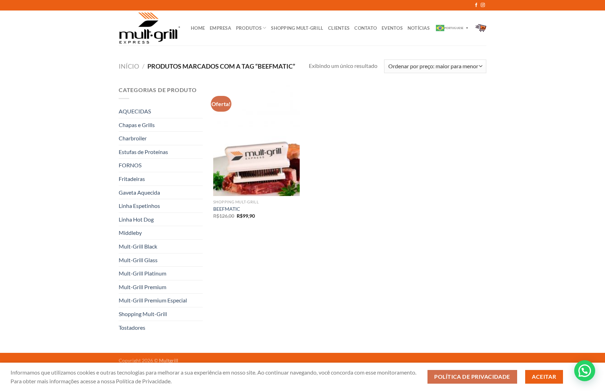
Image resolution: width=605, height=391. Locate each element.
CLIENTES (338, 28)
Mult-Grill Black (138, 246)
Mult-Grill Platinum (142, 273)
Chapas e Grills (137, 124)
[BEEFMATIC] (256, 140)
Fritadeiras (132, 178)
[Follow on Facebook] (476, 5)
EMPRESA (220, 28)
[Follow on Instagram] (483, 5)
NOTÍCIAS (419, 28)
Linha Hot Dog (136, 219)
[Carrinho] (480, 28)
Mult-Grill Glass (138, 260)
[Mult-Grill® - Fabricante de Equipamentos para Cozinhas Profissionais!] (149, 28)
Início (129, 66)
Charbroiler (133, 138)
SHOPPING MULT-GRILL (297, 28)
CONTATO (365, 28)
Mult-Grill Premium (142, 287)
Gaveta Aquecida (139, 192)
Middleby (130, 232)
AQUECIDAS (135, 111)
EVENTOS (392, 28)
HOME (198, 28)
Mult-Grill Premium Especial (153, 300)
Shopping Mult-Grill (143, 313)
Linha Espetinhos (139, 205)
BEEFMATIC (226, 209)
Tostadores (132, 327)
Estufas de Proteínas (143, 151)
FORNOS (130, 165)
